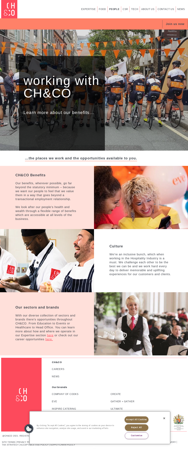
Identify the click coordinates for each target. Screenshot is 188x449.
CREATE (116, 394)
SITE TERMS (8, 442)
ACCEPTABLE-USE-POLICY (34, 445)
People (114, 9)
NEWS (55, 376)
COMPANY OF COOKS (65, 394)
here (50, 335)
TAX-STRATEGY (10, 445)
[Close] (164, 418)
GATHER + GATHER (123, 401)
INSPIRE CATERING (64, 409)
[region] (99, 427)
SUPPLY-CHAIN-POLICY (62, 445)
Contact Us (166, 9)
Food (102, 9)
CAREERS (58, 369)
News (181, 9)
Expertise (88, 9)
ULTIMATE (117, 409)
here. (49, 339)
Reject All (136, 427)
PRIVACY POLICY (26, 442)
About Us (147, 9)
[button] (175, 24)
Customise (136, 435)
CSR (125, 9)
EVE (54, 401)
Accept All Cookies (136, 419)
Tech (134, 9)
